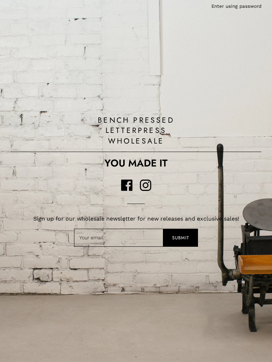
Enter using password (236, 6)
